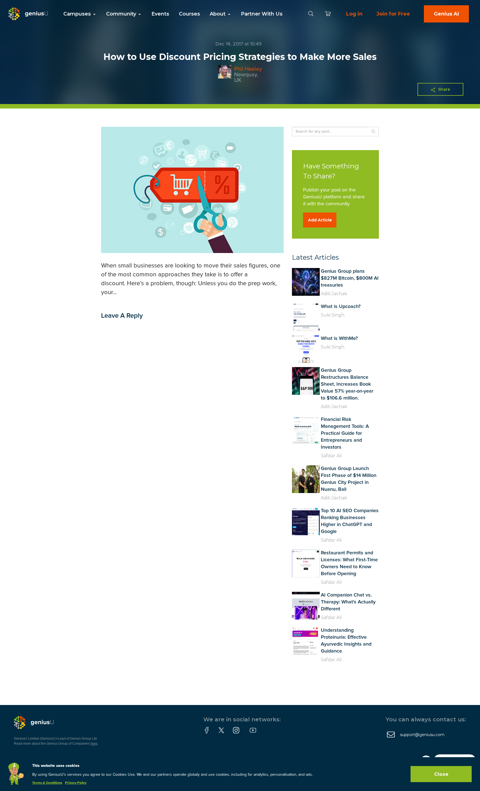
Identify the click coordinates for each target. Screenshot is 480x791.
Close (441, 774)
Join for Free (393, 14)
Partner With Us (261, 14)
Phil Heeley (248, 69)
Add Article (320, 220)
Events (160, 14)
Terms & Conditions (47, 783)
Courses (189, 14)
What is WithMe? (339, 338)
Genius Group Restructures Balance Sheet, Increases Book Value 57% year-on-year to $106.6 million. (347, 384)
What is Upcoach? (341, 306)
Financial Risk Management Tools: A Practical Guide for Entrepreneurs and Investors (345, 433)
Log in (354, 14)
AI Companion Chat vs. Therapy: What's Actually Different (348, 602)
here (94, 743)
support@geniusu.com (422, 734)
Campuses (77, 14)
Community (122, 14)
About (218, 14)
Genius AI (446, 14)
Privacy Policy (75, 783)
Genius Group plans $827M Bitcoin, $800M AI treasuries (350, 278)
